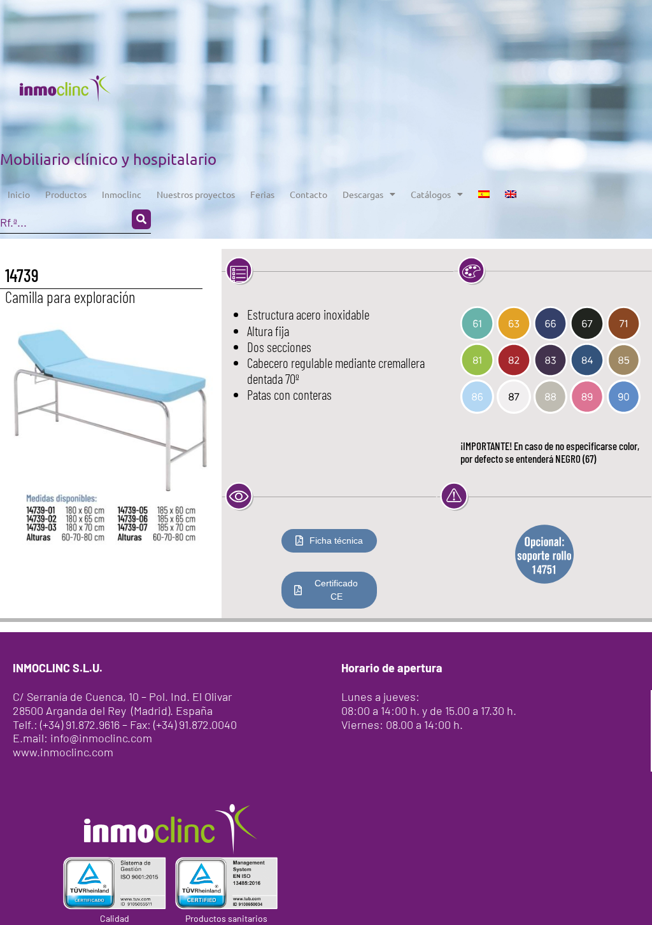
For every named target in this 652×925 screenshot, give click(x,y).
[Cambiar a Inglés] (510, 194)
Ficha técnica (336, 540)
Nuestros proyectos (196, 194)
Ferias (262, 194)
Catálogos (431, 194)
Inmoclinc (121, 194)
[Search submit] (141, 219)
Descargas (363, 194)
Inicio (19, 194)
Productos (66, 194)
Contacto (308, 194)
